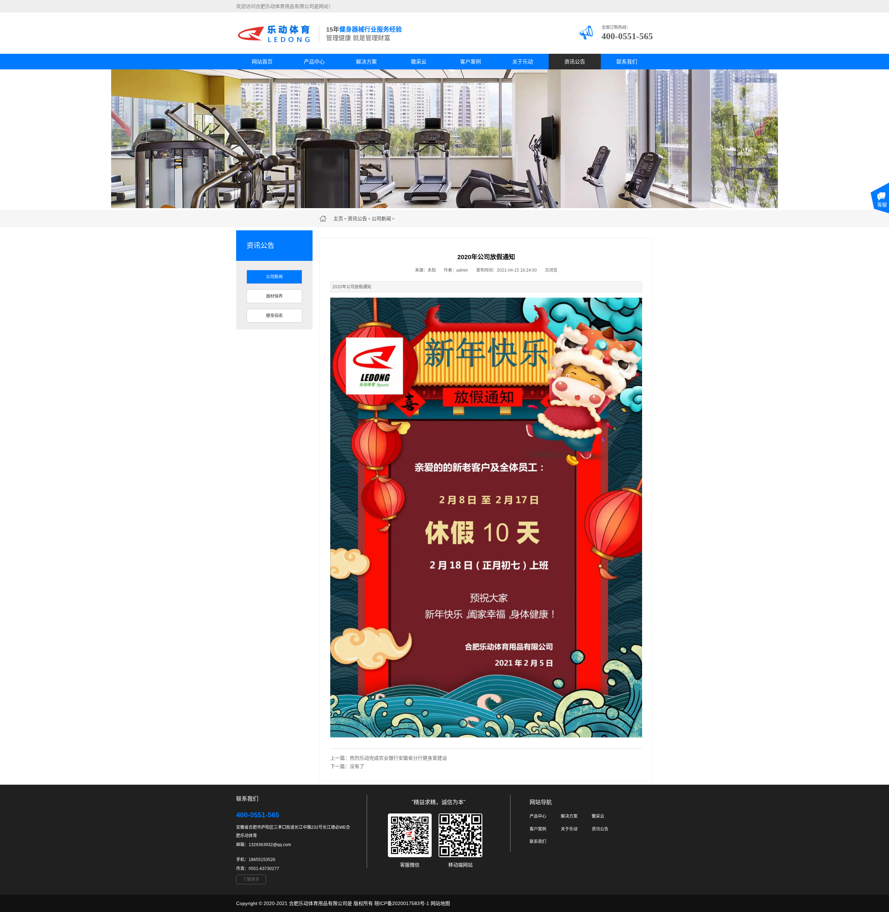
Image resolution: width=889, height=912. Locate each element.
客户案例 (470, 62)
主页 (338, 218)
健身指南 (274, 315)
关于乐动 (522, 62)
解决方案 (366, 62)
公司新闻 (381, 218)
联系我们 (626, 62)
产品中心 (314, 62)
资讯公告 (574, 62)
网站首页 (262, 62)
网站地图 (440, 903)
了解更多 (251, 879)
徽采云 (418, 62)
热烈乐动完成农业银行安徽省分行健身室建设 (398, 758)
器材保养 (274, 296)
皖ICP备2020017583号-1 (401, 903)
